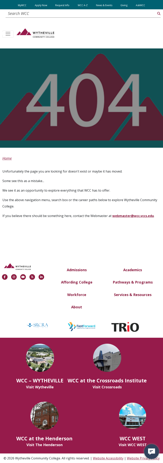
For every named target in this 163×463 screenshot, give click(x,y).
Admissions (77, 269)
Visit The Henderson (44, 444)
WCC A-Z (83, 5)
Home (7, 158)
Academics (132, 269)
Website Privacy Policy (143, 458)
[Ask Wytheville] (151, 451)
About (76, 307)
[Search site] (159, 13)
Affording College (76, 282)
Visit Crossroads (107, 387)
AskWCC (140, 5)
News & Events (104, 5)
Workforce (76, 294)
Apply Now (41, 5)
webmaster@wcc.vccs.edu (133, 216)
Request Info (62, 5)
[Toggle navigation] (8, 34)
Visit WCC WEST (133, 444)
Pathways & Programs (133, 282)
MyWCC (22, 5)
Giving (123, 5)
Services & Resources (132, 294)
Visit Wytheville (40, 387)
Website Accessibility (108, 458)
